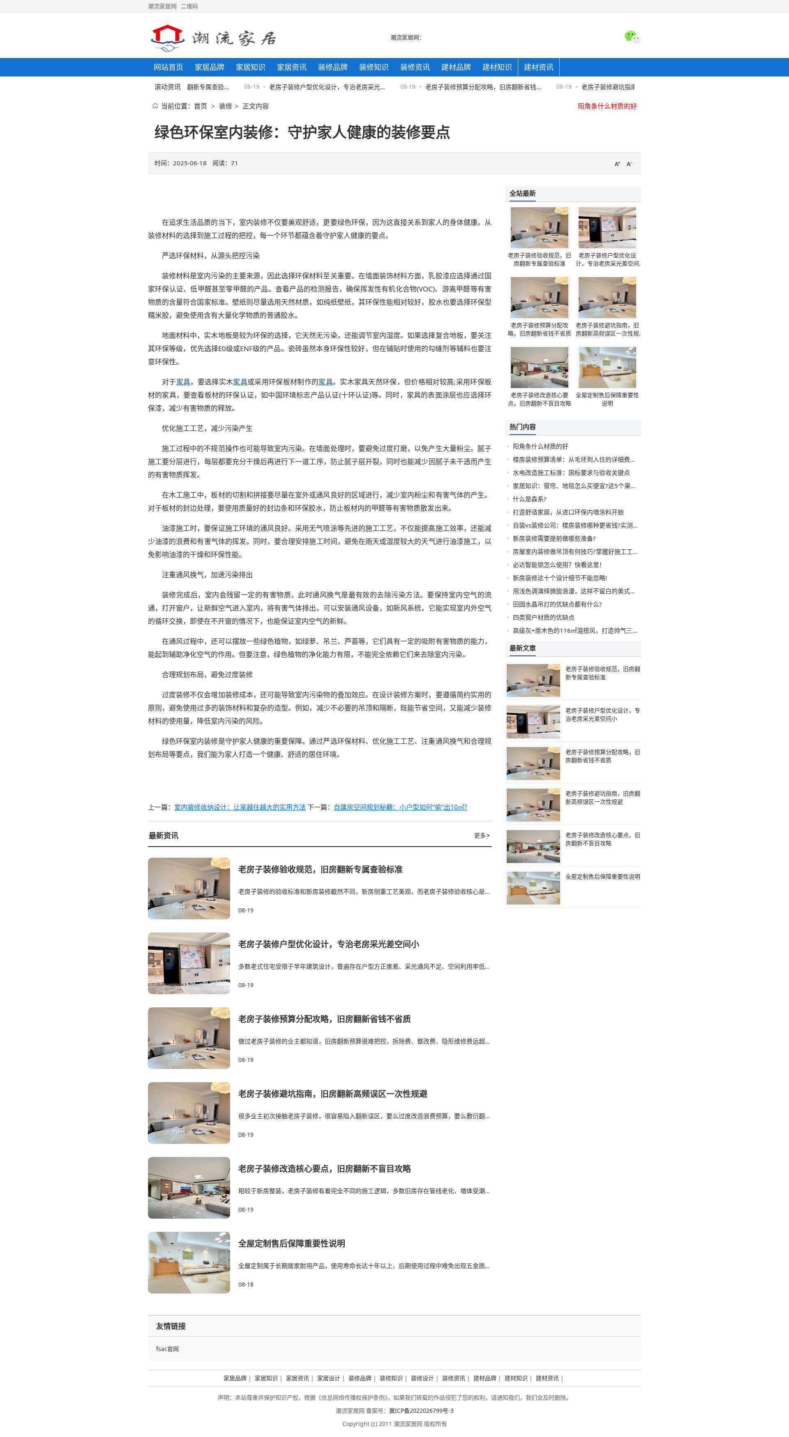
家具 (183, 381)
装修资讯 (453, 1378)
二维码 (189, 6)
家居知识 (266, 1378)
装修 (225, 106)
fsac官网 (167, 1349)
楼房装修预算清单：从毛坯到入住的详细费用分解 (580, 459)
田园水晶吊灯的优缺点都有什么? (557, 604)
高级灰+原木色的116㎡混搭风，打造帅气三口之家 (582, 630)
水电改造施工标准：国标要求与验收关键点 (571, 472)
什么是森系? (530, 499)
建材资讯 (547, 1378)
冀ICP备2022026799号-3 (421, 1410)
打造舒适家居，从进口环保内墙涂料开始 (568, 512)
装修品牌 (359, 1378)
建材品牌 (484, 1378)
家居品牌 (235, 1378)
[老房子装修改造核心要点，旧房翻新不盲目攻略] (193, 1188)
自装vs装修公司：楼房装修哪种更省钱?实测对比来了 (585, 525)
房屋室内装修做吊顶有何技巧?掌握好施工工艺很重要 (585, 551)
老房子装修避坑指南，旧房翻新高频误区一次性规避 (332, 1093)
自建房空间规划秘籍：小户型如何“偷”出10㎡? (400, 807)
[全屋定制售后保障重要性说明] (193, 1263)
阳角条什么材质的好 (607, 106)
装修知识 (391, 1378)
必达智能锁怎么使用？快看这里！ (559, 564)
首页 (200, 106)
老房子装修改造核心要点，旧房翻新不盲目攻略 (324, 1168)
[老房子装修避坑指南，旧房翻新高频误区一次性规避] (193, 1113)
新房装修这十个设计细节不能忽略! (560, 578)
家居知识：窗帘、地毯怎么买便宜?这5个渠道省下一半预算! (594, 485)
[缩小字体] (629, 163)
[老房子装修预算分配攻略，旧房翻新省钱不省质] (193, 1038)
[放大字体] (617, 163)
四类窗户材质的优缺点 (543, 617)
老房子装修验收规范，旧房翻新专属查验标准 (320, 869)
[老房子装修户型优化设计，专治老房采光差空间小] (193, 963)
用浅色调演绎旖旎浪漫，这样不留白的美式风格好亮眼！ (590, 591)
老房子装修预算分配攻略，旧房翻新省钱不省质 (324, 1019)
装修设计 (422, 1378)
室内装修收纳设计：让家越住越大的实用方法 (240, 807)
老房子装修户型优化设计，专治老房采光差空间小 (328, 944)
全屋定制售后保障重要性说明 (291, 1243)
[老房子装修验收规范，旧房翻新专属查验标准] (193, 888)
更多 (482, 835)
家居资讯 (297, 1378)
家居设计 (328, 1378)
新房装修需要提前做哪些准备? (554, 538)
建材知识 (516, 1378)
